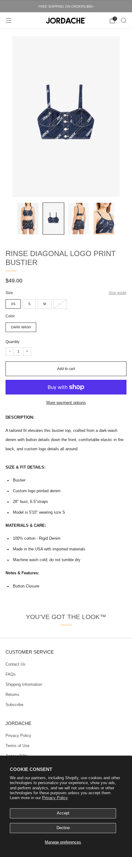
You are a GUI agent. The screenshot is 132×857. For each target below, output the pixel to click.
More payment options (66, 403)
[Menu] (9, 20)
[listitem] (66, 6)
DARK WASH (21, 327)
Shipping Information (24, 684)
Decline (63, 828)
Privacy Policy (55, 798)
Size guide (117, 293)
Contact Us (15, 664)
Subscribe (14, 705)
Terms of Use (17, 746)
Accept (63, 813)
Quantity (12, 342)
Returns (12, 695)
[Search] (123, 20)
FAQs (11, 674)
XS (13, 304)
